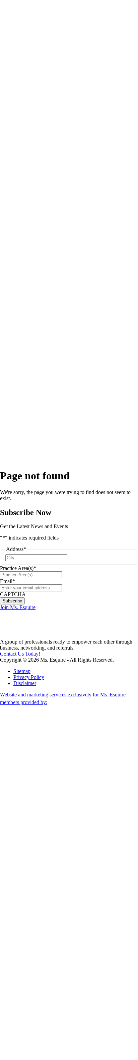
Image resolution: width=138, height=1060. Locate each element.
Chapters (22, 144)
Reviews (22, 402)
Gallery (21, 390)
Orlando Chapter (35, 315)
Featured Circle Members (37, 354)
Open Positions (36, 134)
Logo (19, 378)
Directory (23, 396)
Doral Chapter (35, 153)
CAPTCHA (13, 594)
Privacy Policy (28, 677)
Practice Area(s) (18, 568)
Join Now (18, 68)
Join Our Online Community (39, 116)
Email (7, 581)
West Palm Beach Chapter (35, 237)
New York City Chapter (35, 333)
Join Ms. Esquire (18, 607)
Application (25, 384)
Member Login (16, 3)
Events (20, 366)
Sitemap (21, 671)
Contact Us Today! (20, 654)
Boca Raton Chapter (35, 258)
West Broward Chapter (36, 300)
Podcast (35, 47)
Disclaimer (24, 683)
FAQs (19, 372)
